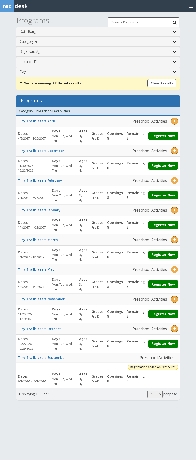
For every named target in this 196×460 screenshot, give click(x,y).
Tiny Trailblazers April (36, 121)
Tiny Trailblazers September (42, 357)
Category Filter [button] (31, 41)
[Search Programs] (174, 22)
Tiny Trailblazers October (39, 328)
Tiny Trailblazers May (36, 269)
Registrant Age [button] (31, 51)
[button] (174, 121)
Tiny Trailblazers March (38, 239)
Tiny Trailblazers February (40, 180)
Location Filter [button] (31, 61)
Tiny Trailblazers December (41, 150)
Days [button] (23, 71)
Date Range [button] (29, 31)
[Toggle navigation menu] (191, 6)
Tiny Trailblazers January (39, 210)
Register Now (163, 136)
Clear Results (162, 83)
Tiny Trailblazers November (41, 299)
